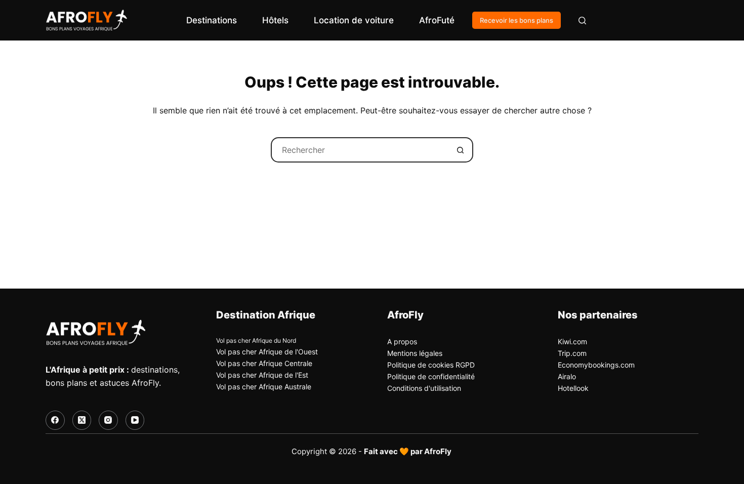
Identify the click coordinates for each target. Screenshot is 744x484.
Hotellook (573, 388)
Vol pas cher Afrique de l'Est (262, 375)
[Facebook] (55, 420)
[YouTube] (135, 420)
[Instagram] (108, 420)
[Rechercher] (582, 20)
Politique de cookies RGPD (431, 364)
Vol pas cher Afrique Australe (263, 386)
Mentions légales (414, 353)
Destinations (211, 20)
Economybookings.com (596, 364)
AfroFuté (436, 20)
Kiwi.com (572, 341)
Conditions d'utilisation (424, 388)
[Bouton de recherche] (460, 150)
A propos (402, 341)
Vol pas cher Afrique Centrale (264, 363)
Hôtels (275, 20)
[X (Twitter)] (82, 420)
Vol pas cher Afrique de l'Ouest (267, 351)
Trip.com (572, 353)
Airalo (567, 376)
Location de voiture (354, 20)
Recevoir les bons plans (516, 20)
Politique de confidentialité (431, 376)
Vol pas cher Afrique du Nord (256, 340)
